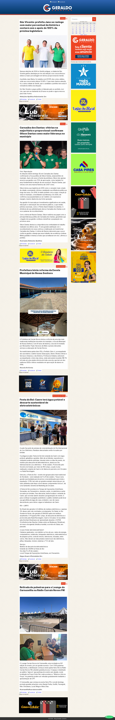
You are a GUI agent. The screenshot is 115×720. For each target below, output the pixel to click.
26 (90, 31)
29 (76, 33)
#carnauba (24, 241)
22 (76, 31)
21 (72, 31)
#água (22, 556)
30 (80, 33)
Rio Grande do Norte (59, 396)
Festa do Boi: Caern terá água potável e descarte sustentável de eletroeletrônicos (42, 402)
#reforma (29, 368)
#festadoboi (34, 556)
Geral (63, 583)
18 (87, 29)
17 (83, 29)
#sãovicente (38, 97)
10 (83, 27)
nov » (85, 34)
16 (80, 29)
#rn (41, 556)
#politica (30, 97)
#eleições (23, 97)
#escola (23, 368)
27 (94, 31)
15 (76, 29)
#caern (27, 556)
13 (94, 27)
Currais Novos (61, 266)
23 (80, 31)
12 (90, 27)
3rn (45, 97)
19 (90, 29)
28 (73, 33)
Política (63, 18)
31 (83, 33)
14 (72, 29)
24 (83, 31)
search (94, 19)
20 (94, 29)
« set (81, 34)
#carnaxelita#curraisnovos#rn (31, 689)
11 (87, 27)
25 (87, 31)
